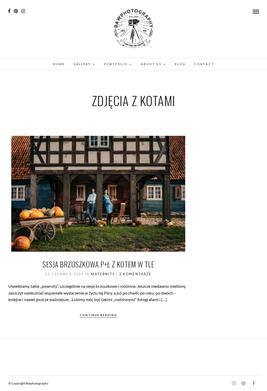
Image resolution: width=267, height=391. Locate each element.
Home (59, 64)
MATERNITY (103, 274)
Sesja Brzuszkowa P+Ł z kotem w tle (98, 264)
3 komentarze (135, 274)
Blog (180, 64)
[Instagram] (23, 11)
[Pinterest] (16, 11)
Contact (204, 64)
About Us (151, 64)
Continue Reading (98, 315)
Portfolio (116, 64)
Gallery (82, 64)
